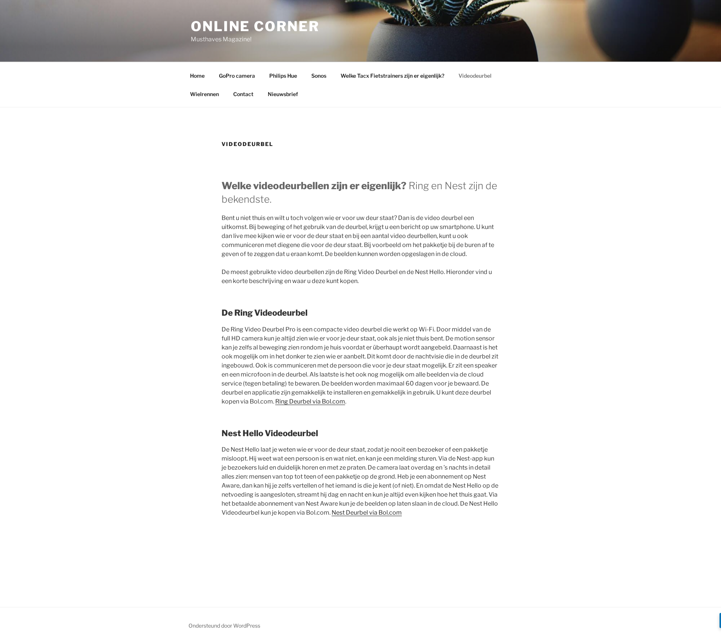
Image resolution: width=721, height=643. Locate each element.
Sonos (318, 75)
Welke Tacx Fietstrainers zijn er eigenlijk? (392, 75)
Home (197, 75)
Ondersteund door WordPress (224, 625)
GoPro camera (237, 75)
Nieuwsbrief (283, 94)
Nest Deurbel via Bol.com (367, 512)
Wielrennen (204, 94)
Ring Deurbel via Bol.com (310, 401)
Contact (243, 94)
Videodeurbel (475, 75)
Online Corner (255, 26)
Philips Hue (283, 75)
